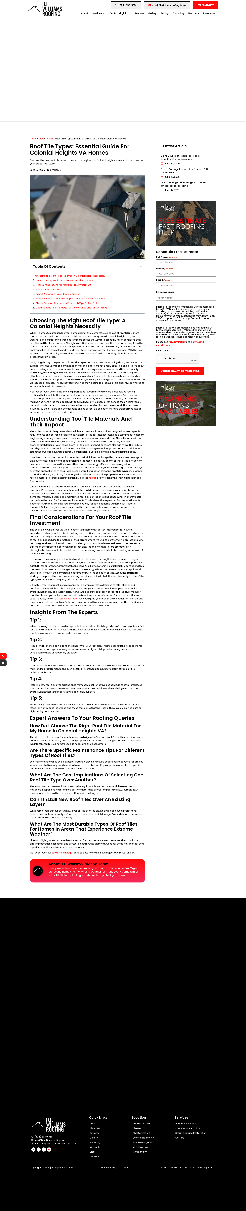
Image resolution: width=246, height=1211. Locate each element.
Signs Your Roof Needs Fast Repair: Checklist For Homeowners (70, 298)
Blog (41, 138)
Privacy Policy (108, 1167)
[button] (141, 266)
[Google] (49, 1149)
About (84, 13)
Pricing (165, 13)
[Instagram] (39, 1149)
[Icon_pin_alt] (44, 1149)
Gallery (152, 13)
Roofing (50, 138)
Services (97, 13)
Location (139, 1117)
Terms (124, 1167)
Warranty (193, 13)
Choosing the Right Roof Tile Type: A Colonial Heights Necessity (70, 275)
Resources (209, 13)
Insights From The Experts (50, 289)
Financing (178, 13)
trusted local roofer (68, 598)
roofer (92, 477)
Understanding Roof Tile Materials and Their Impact (64, 280)
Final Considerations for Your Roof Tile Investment (63, 285)
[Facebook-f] (33, 1149)
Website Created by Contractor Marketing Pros (185, 1167)
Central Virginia (118, 13)
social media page (62, 852)
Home (33, 138)
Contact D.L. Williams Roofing (180, 371)
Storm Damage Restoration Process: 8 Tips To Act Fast (66, 303)
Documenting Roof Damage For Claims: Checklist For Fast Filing (71, 307)
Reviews (139, 13)
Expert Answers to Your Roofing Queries (58, 294)
